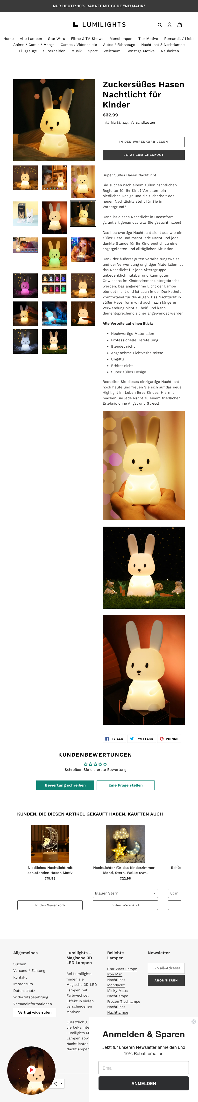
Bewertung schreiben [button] (65, 785)
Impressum (23, 984)
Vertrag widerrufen (34, 1012)
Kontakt (20, 977)
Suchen (19, 964)
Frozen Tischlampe (123, 1001)
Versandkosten (143, 122)
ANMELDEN (143, 1083)
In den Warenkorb (50, 905)
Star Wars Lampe (122, 969)
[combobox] (125, 893)
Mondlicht (116, 985)
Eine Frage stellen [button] (125, 785)
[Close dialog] (193, 1021)
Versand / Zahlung (29, 970)
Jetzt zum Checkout (144, 155)
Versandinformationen (32, 1004)
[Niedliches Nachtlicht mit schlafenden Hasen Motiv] (50, 844)
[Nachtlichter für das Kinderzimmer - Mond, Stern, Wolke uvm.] (125, 844)
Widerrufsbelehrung (30, 997)
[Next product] (178, 867)
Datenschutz (24, 990)
